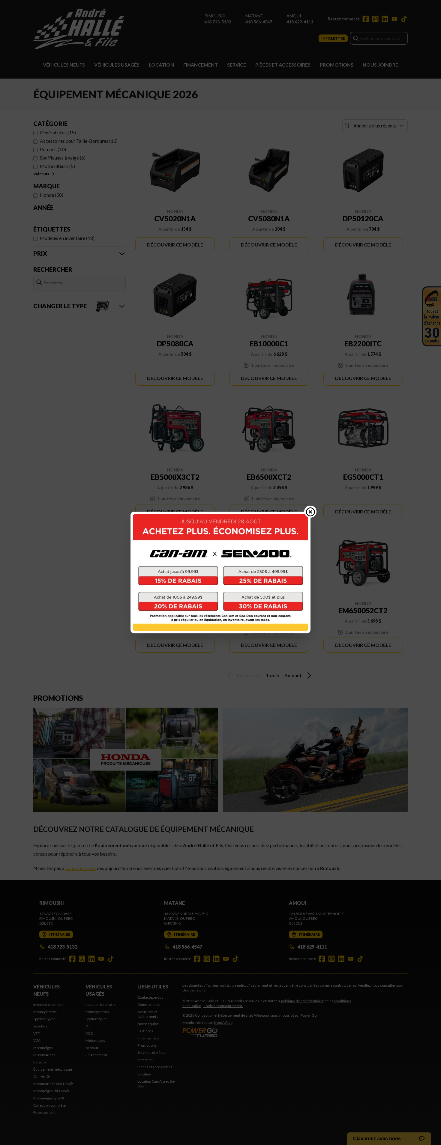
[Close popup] (310, 512)
